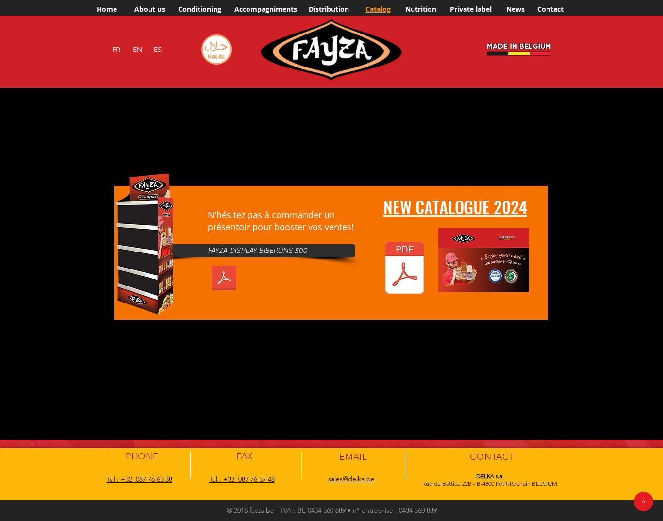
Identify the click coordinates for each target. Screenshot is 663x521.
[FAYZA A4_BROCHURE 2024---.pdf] (405, 269)
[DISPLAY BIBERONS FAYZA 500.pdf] (224, 279)
